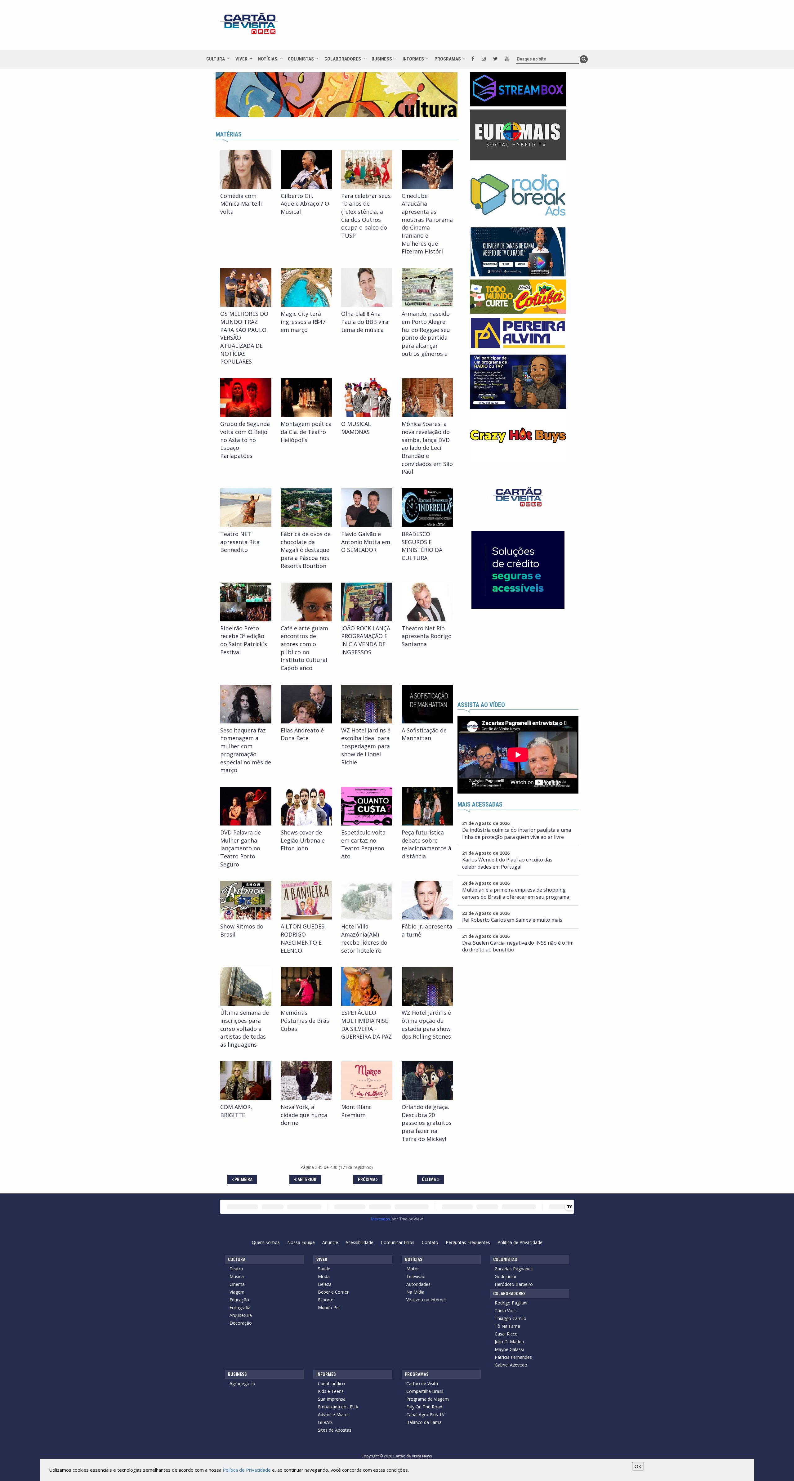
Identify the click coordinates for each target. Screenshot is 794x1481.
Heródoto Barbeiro (514, 1284)
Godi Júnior (506, 1276)
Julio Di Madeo (509, 1342)
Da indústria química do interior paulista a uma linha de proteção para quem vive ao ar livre (516, 833)
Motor (412, 1269)
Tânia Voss (506, 1310)
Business (382, 59)
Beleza (325, 1284)
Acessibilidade (359, 1242)
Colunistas (301, 59)
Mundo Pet (329, 1307)
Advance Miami (333, 1414)
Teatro (236, 1269)
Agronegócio (242, 1383)
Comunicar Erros (397, 1242)
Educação (239, 1300)
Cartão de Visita (422, 1383)
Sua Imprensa (332, 1399)
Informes (413, 59)
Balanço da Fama (424, 1422)
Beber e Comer (333, 1292)
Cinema (237, 1284)
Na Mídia (415, 1292)
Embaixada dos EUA (338, 1407)
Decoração (241, 1323)
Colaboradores (342, 59)
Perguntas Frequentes (468, 1242)
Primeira (243, 1179)
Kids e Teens (331, 1391)
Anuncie (330, 1242)
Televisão (416, 1276)
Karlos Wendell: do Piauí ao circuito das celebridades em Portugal (507, 863)
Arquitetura (241, 1315)
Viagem (237, 1292)
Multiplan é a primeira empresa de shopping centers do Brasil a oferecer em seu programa (515, 893)
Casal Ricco (506, 1334)
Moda (324, 1276)
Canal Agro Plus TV (425, 1414)
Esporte (325, 1300)
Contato (430, 1242)
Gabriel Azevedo (511, 1365)
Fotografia (240, 1307)
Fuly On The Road (424, 1407)
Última (429, 1179)
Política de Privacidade (519, 1242)
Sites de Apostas (334, 1430)
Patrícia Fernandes (513, 1357)
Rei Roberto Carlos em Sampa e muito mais (512, 919)
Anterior (306, 1179)
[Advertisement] (452, 28)
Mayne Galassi (509, 1349)
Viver (241, 59)
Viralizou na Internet (426, 1300)
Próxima (367, 1179)
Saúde (324, 1269)
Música (237, 1276)
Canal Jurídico (331, 1383)
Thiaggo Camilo (510, 1318)
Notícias (267, 59)
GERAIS (325, 1422)
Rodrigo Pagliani (511, 1303)
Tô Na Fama (507, 1326)
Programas (448, 59)
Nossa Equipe (301, 1242)
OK (638, 1466)
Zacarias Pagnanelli (514, 1269)
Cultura (215, 59)
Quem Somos (266, 1242)
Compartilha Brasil (424, 1391)
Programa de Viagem (427, 1399)
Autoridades (418, 1284)
